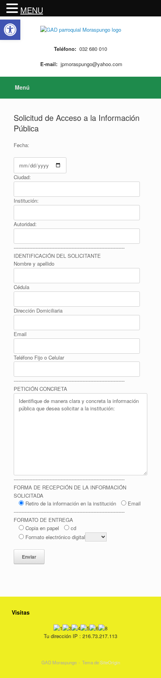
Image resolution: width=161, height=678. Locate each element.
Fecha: (21, 145)
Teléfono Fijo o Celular (39, 357)
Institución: (26, 200)
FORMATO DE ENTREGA (43, 519)
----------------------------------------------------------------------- (69, 247)
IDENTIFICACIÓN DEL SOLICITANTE (57, 255)
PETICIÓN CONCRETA (40, 388)
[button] (13, 8)
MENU (31, 10)
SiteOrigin (110, 662)
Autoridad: (25, 224)
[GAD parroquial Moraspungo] (80, 29)
